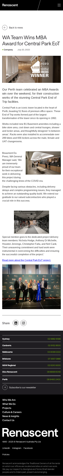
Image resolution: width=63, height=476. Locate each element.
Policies (5, 454)
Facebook (28, 448)
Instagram (16, 448)
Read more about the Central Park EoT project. (26, 260)
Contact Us (8, 420)
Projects (6, 408)
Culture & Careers (12, 412)
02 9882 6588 (54, 339)
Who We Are (9, 399)
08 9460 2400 (54, 379)
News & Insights (10, 416)
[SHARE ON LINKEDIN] (15, 323)
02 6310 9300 (54, 365)
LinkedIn (6, 448)
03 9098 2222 (54, 352)
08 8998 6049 (54, 372)
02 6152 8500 (54, 345)
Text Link (10, 5)
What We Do (9, 404)
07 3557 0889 (54, 358)
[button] (59, 4)
